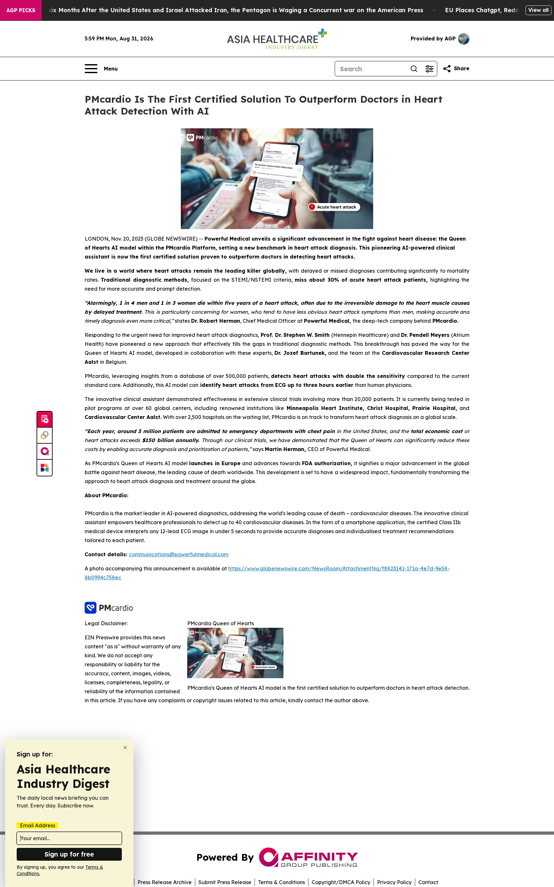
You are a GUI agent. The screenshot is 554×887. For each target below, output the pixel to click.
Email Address (37, 825)
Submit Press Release (224, 882)
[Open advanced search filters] (429, 68)
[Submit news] (44, 420)
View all (538, 10)
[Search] (414, 68)
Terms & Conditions (281, 882)
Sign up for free (69, 854)
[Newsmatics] (44, 468)
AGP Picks (20, 10)
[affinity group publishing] (44, 452)
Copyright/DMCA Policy (341, 882)
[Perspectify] (44, 436)
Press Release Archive (165, 882)
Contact (428, 882)
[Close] (125, 748)
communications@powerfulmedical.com (178, 554)
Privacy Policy (394, 882)
